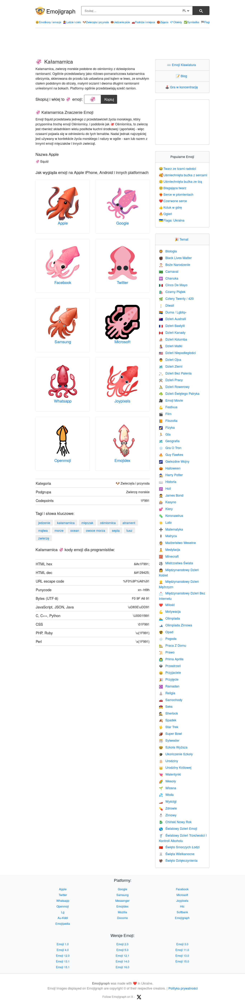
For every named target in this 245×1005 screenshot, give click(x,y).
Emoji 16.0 (122, 967)
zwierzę (43, 538)
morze (59, 530)
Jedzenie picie (120, 22)
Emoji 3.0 (182, 944)
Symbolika (191, 22)
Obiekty (176, 22)
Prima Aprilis (171, 659)
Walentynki (170, 774)
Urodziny (168, 760)
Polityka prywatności (183, 988)
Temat (182, 239)
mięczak (87, 522)
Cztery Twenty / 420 (176, 298)
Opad (166, 631)
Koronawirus (171, 515)
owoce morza (95, 530)
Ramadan (169, 686)
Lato (165, 522)
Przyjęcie (168, 679)
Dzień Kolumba (173, 339)
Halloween (169, 468)
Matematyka (171, 529)
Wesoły (167, 781)
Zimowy (167, 815)
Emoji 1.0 (63, 944)
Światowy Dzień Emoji (178, 828)
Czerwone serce (173, 200)
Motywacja (170, 611)
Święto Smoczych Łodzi (179, 847)
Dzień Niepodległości (177, 352)
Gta (165, 434)
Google (122, 223)
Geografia (169, 440)
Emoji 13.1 (63, 961)
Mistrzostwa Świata (176, 562)
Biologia (168, 251)
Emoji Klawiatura (182, 64)
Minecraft (169, 556)
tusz (129, 530)
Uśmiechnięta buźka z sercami (183, 175)
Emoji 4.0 (63, 950)
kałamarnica (66, 522)
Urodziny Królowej (175, 767)
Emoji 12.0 (63, 955)
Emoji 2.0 (122, 944)
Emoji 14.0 (122, 961)
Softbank (182, 912)
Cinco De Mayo (173, 284)
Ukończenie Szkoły (176, 754)
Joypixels (122, 401)
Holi (165, 488)
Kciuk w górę (170, 207)
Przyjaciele (170, 672)
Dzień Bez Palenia (175, 373)
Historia (167, 481)
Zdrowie (168, 808)
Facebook (62, 282)
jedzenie (44, 522)
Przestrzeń (170, 665)
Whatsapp (63, 401)
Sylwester (169, 740)
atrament (128, 522)
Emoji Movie (171, 400)
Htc (182, 906)
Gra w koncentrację (182, 87)
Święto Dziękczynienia (178, 860)
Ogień (165, 213)
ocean (74, 530)
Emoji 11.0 (182, 950)
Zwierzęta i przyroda (96, 22)
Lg (62, 912)
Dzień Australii (172, 318)
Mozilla (122, 912)
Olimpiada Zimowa (175, 625)
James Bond (171, 495)
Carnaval (168, 271)
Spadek (167, 720)
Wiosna (167, 787)
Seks (166, 706)
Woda (166, 794)
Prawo (167, 652)
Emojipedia (62, 924)
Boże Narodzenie (174, 264)
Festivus (168, 406)
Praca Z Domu (172, 645)
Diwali (166, 305)
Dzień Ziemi (170, 366)
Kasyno (167, 501)
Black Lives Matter (175, 257)
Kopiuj (109, 98)
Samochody (170, 699)
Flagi (205, 22)
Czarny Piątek (172, 291)
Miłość (167, 604)
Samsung (63, 341)
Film (165, 413)
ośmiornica (108, 522)
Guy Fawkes (171, 454)
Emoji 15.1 (63, 967)
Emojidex (122, 460)
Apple (63, 223)
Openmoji (62, 460)
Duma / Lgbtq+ (173, 312)
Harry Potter (171, 474)
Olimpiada (169, 618)
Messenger (122, 901)
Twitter (122, 282)
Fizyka (167, 427)
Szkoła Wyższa (173, 747)
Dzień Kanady (172, 332)
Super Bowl (170, 733)
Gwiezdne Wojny (174, 461)
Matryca (168, 535)
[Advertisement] (122, 44)
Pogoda (167, 638)
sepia (116, 530)
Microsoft (122, 341)
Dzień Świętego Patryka (179, 393)
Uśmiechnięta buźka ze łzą (180, 181)
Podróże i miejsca (143, 22)
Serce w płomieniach (176, 194)
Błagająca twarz (173, 187)
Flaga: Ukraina (172, 220)
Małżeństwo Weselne (177, 542)
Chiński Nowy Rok (175, 821)
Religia (167, 692)
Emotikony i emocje (48, 22)
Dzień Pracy (171, 379)
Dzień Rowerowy (174, 386)
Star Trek (168, 726)
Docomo (122, 918)
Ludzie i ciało (72, 22)
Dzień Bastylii (172, 325)
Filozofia (168, 420)
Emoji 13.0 (182, 955)
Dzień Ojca (170, 359)
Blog (182, 75)
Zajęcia (162, 22)
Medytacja (169, 549)
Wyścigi (167, 801)
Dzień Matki (170, 345)
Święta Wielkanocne (176, 853)
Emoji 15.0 (182, 961)
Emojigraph (61, 11)
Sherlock (168, 713)
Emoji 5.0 (122, 950)
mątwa (43, 530)
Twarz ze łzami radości (177, 168)
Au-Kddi (63, 918)
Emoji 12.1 (122, 955)
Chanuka (168, 278)
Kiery (166, 508)
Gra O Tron (170, 447)
